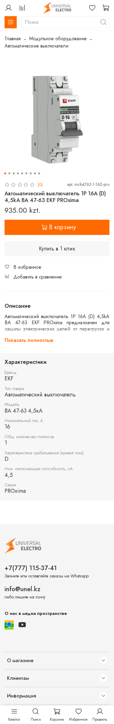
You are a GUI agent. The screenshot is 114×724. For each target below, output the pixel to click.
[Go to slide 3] (13, 173)
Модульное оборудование (58, 38)
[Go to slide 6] (26, 173)
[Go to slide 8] (35, 173)
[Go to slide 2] (9, 173)
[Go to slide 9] (39, 173)
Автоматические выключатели (36, 45)
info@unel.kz (22, 589)
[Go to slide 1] (5, 173)
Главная (13, 38)
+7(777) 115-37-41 (31, 568)
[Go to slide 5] (22, 173)
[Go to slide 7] (30, 173)
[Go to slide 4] (18, 173)
